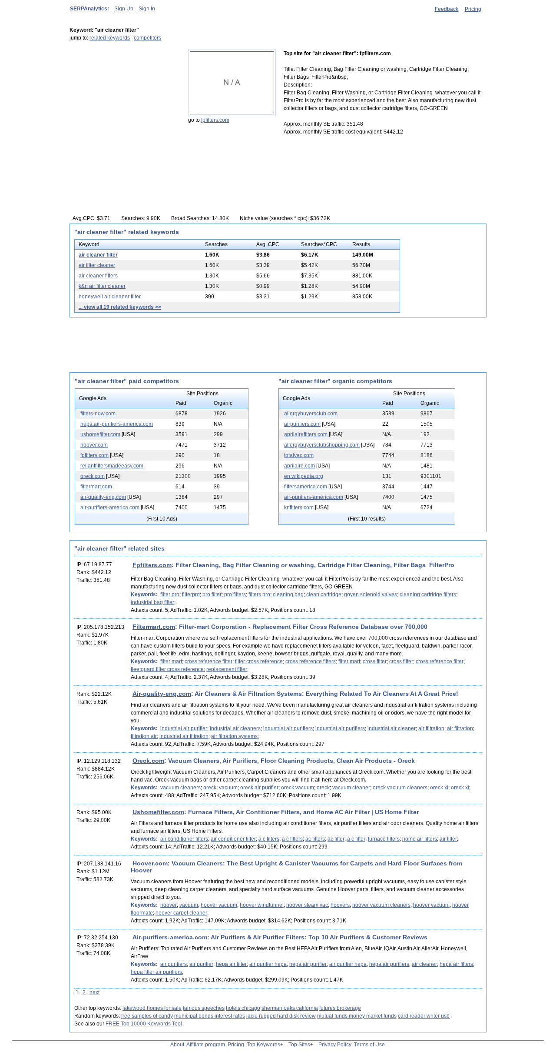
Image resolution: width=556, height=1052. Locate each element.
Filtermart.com (153, 626)
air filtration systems (234, 736)
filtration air (144, 736)
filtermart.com (96, 487)
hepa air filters (456, 964)
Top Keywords (263, 1045)
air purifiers (173, 964)
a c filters (268, 839)
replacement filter (226, 669)
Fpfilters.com (152, 564)
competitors (147, 38)
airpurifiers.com (302, 424)
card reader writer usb (424, 1016)
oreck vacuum (297, 788)
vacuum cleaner (351, 788)
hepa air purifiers (389, 964)
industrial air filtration (183, 736)
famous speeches (204, 1008)
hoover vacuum (219, 905)
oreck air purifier (259, 788)
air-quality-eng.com (103, 497)
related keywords (109, 38)
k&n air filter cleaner (102, 286)
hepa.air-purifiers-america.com (116, 424)
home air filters (419, 839)
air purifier (201, 964)
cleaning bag (288, 594)
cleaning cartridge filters (428, 594)
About (177, 1045)
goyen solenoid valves (370, 594)
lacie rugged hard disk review (281, 1016)
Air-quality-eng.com (161, 693)
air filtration (431, 728)
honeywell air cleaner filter (110, 297)
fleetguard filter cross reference (167, 669)
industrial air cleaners (235, 728)
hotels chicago (243, 1008)
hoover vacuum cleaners (381, 905)
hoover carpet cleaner (181, 913)
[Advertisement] (124, 104)
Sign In (147, 9)
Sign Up (123, 9)
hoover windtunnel (262, 905)
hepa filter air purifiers (156, 972)
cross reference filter (208, 661)
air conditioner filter (233, 839)
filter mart (171, 661)
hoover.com (94, 445)
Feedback (446, 9)
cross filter (375, 661)
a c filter (356, 839)
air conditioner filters (184, 839)
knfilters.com (299, 507)
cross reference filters (310, 661)
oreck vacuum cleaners (400, 788)
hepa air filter (231, 964)
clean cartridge (323, 594)
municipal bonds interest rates (209, 1016)
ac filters (315, 839)
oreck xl (439, 788)
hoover (168, 905)
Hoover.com (150, 863)
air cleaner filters (98, 276)
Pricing (473, 9)
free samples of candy (147, 1016)
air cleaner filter (98, 255)
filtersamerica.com (305, 487)
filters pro (259, 594)
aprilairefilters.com (306, 434)
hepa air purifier (308, 964)
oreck (209, 788)
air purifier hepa (268, 964)
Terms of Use (369, 1045)
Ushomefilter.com (158, 811)
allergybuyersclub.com (311, 414)
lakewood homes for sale (152, 1008)
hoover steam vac (307, 905)
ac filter (336, 839)
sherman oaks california (289, 1008)
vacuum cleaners (180, 788)
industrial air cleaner (391, 728)
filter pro (169, 594)
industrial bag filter (152, 602)
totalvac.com (299, 455)
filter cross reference (259, 661)
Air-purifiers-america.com (169, 937)
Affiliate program (205, 1045)
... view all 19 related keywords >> (120, 307)
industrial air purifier (183, 728)
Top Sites (299, 1045)
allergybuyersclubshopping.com (322, 445)
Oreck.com (148, 760)
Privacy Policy (334, 1045)
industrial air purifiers (288, 728)
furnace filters (384, 839)
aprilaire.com (299, 466)
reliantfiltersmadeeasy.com (111, 466)
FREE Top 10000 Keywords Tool (144, 1024)
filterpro (191, 594)
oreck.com (92, 476)
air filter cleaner (97, 265)
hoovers (340, 905)
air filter (448, 839)
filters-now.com (98, 414)
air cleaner (424, 964)
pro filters (235, 594)
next (94, 992)
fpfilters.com (215, 120)
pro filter (212, 594)
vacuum (228, 788)
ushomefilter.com (100, 434)
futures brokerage (340, 1008)
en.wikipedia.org (303, 476)
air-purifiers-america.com (109, 507)
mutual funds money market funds (357, 1016)
